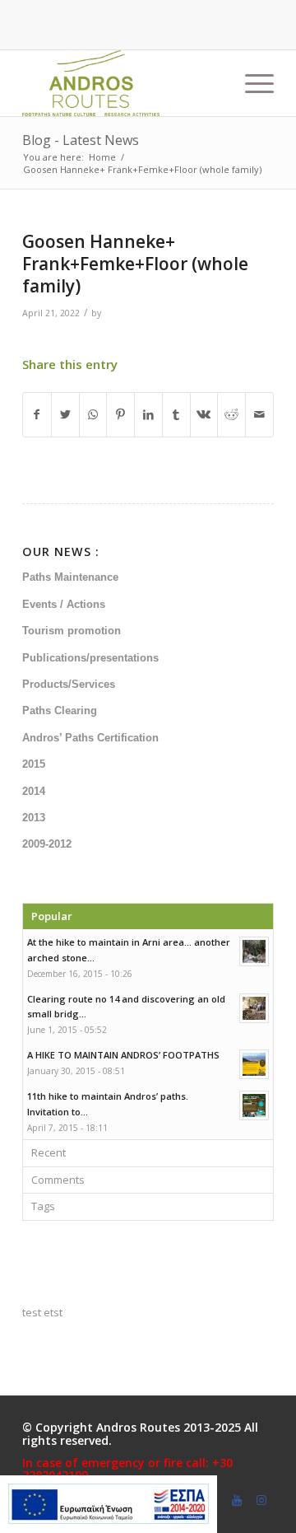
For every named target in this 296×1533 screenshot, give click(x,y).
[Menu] (251, 83)
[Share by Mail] (259, 414)
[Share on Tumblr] (176, 414)
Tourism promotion (71, 630)
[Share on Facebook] (37, 414)
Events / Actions (63, 604)
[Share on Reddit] (231, 414)
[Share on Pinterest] (120, 414)
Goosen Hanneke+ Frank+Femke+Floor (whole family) (135, 264)
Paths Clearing (59, 710)
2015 (33, 764)
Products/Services (68, 684)
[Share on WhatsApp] (93, 414)
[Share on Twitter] (65, 414)
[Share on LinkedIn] (148, 414)
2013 (33, 817)
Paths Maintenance (70, 577)
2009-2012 (47, 844)
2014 (33, 791)
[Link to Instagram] (261, 1500)
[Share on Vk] (204, 414)
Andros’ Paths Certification (90, 737)
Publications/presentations (90, 658)
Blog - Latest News (80, 140)
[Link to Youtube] (236, 1500)
